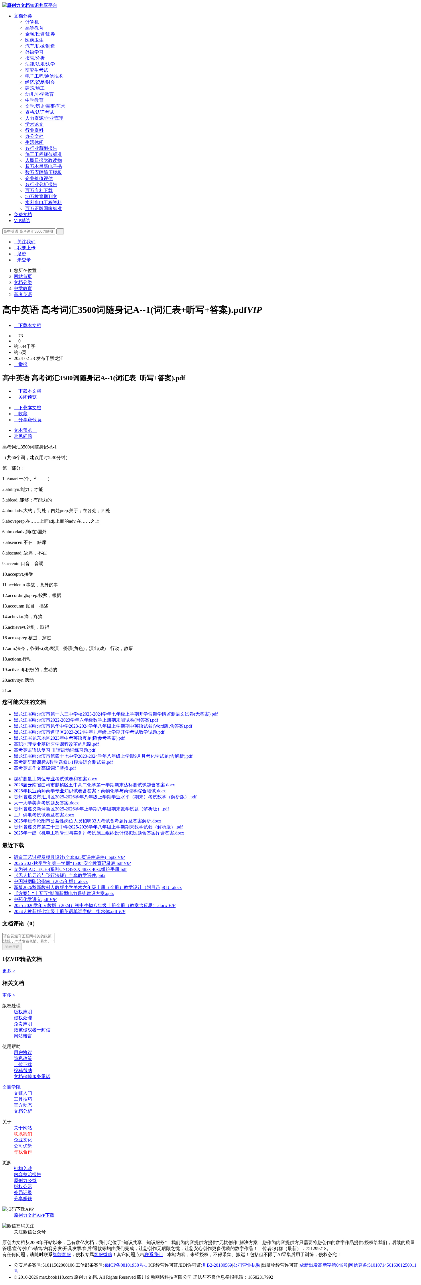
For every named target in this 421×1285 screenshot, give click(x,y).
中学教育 (34, 100)
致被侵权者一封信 (32, 1029)
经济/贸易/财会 (40, 82)
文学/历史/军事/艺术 (45, 106)
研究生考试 (36, 70)
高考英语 (23, 294)
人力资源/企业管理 (44, 118)
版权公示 (23, 1186)
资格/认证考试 (39, 112)
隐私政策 (23, 1058)
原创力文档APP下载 (34, 1215)
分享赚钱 (23, 1198)
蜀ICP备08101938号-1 (125, 1265)
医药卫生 (34, 40)
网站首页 (23, 276)
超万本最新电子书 (43, 166)
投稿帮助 (23, 1070)
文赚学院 (11, 1087)
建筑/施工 (35, 88)
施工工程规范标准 (43, 154)
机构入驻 (23, 1168)
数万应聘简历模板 (43, 172)
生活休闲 (34, 142)
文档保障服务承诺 (32, 1076)
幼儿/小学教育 (39, 94)
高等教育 (34, 28)
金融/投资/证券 (40, 34)
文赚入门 (23, 1093)
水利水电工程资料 (43, 202)
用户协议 (23, 1052)
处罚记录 (23, 1192)
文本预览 (25, 430)
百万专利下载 (39, 190)
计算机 (32, 21)
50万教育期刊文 (41, 196)
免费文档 (23, 214)
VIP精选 (22, 220)
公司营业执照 (247, 1265)
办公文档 (34, 136)
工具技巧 (23, 1099)
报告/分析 (35, 58)
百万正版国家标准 (43, 208)
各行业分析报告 (41, 184)
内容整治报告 (27, 1174)
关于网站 (23, 1127)
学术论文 (34, 124)
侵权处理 (23, 1017)
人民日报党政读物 (43, 160)
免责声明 (23, 1023)
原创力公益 (25, 1180)
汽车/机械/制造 (40, 46)
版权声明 (23, 1011)
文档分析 (23, 1111)
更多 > (8, 970)
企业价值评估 (39, 178)
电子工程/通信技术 (44, 76)
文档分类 (23, 15)
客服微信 (103, 1254)
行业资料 (34, 130)
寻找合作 (23, 1151)
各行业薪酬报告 (41, 148)
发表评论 (12, 946)
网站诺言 (23, 1035)
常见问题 (23, 436)
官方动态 (23, 1105)
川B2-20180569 (217, 1265)
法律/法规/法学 (40, 64)
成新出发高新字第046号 (324, 1265)
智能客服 (62, 1254)
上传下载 (23, 1064)
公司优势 (23, 1145)
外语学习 (34, 52)
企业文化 (23, 1139)
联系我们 (23, 1133)
